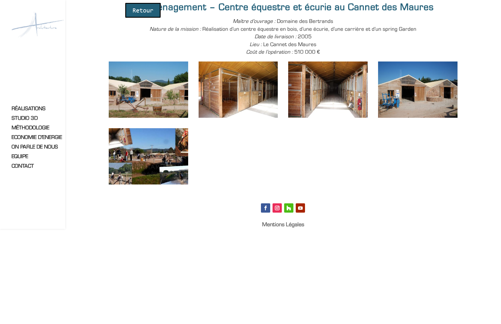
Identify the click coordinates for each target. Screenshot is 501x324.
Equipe (20, 157)
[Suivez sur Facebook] (265, 208)
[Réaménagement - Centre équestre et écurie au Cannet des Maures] (148, 118)
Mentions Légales (283, 225)
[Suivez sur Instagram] (277, 208)
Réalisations (29, 109)
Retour (142, 11)
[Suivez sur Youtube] (300, 208)
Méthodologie (30, 128)
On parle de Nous (35, 147)
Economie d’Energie (37, 137)
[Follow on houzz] (288, 208)
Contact (23, 166)
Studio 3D (25, 118)
